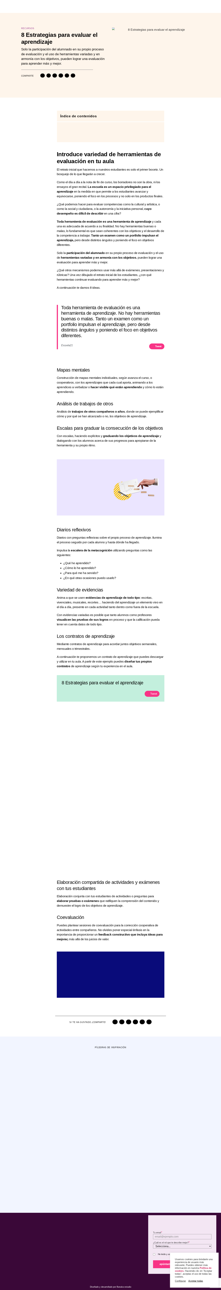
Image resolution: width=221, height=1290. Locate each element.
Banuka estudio (124, 1287)
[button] (42, 76)
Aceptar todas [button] (195, 1281)
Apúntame (166, 1264)
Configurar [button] (180, 1281)
